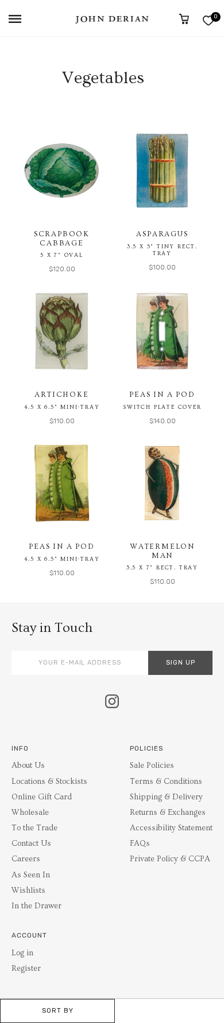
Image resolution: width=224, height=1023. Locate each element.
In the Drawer (36, 906)
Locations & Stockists (49, 781)
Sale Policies (152, 765)
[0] (208, 20)
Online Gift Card (41, 797)
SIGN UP (180, 662)
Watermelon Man (162, 551)
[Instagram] (112, 702)
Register (26, 968)
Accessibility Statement (171, 828)
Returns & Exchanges (168, 812)
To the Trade (34, 828)
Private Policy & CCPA (170, 859)
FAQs (140, 843)
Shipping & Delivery (166, 797)
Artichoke (61, 395)
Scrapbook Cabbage (62, 238)
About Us (28, 765)
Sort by (58, 1010)
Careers (25, 859)
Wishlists (28, 890)
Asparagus (162, 234)
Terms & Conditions (166, 781)
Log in (22, 953)
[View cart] (184, 19)
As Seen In (30, 875)
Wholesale (30, 812)
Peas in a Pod (162, 395)
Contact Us (31, 843)
